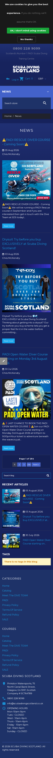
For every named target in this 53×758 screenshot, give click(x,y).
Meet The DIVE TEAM (15, 595)
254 (29, 464)
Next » (36, 464)
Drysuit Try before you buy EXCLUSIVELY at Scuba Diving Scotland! (24, 244)
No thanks (26, 39)
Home (8, 116)
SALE (5, 619)
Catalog (6, 590)
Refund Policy (10, 614)
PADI (5, 600)
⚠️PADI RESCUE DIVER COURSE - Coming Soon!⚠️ (36, 499)
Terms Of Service (12, 609)
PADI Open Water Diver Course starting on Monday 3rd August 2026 (25, 359)
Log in (15, 79)
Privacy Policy (10, 605)
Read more (8, 226)
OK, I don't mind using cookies (28, 30)
